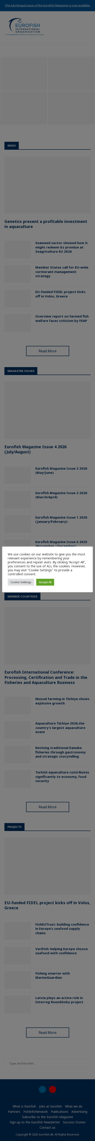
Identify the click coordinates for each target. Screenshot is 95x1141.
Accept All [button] (45, 582)
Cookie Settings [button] (20, 582)
